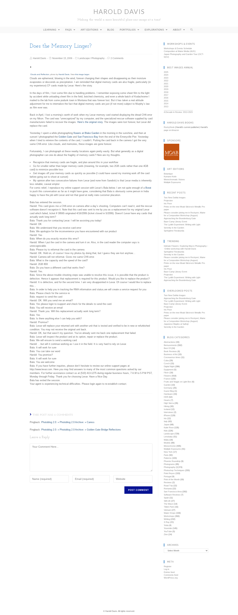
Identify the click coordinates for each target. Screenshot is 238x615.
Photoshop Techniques (174, 470)
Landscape (84, 58)
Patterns (167, 458)
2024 (166, 75)
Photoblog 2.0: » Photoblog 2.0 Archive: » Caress (67, 422)
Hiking (166, 406)
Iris (165, 418)
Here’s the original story (90, 122)
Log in (166, 569)
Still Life (167, 501)
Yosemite (168, 528)
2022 (166, 81)
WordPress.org (171, 578)
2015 (166, 101)
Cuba (166, 360)
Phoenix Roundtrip (172, 461)
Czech (167, 363)
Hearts (167, 400)
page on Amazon (171, 130)
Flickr (166, 372)
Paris (166, 455)
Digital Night (169, 366)
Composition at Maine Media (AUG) (180, 51)
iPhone (167, 415)
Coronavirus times (172, 357)
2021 (166, 83)
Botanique (168, 174)
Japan (166, 424)
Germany (168, 388)
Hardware (168, 394)
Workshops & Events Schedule (178, 48)
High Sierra (169, 403)
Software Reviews (172, 495)
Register (167, 566)
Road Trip (168, 485)
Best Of (167, 348)
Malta (166, 440)
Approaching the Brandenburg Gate (180, 218)
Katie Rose (169, 427)
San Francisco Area (173, 491)
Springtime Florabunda (174, 231)
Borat (148, 187)
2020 (166, 86)
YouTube (168, 531)
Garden (167, 385)
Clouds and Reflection (39, 74)
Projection (168, 200)
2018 (166, 92)
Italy (166, 421)
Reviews (168, 482)
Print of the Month (172, 479)
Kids (166, 431)
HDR (166, 397)
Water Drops (169, 513)
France (167, 379)
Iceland (167, 409)
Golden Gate (65, 136)
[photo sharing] (30, 67)
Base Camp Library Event (175, 221)
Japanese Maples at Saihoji (176, 324)
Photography (97, 58)
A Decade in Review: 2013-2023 (178, 112)
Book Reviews (170, 351)
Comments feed (171, 575)
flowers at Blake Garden (86, 133)
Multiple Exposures (172, 182)
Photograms (169, 464)
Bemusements (170, 345)
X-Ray (167, 522)
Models (167, 443)
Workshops (169, 516)
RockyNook (169, 127)
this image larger (82, 74)
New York (168, 452)
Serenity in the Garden (174, 228)
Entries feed (169, 572)
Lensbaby (168, 437)
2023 (166, 78)
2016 (166, 98)
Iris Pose (168, 203)
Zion (166, 534)
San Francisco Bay (88, 136)
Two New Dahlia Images (175, 197)
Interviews (168, 412)
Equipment (168, 369)
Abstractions (169, 342)
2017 (166, 95)
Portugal (167, 476)
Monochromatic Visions (174, 179)
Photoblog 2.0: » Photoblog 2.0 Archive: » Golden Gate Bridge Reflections (81, 429)
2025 (166, 72)
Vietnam (167, 510)
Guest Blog (169, 391)
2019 (166, 89)
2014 (166, 103)
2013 (166, 106)
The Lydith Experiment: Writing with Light (182, 224)
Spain (166, 498)
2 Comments (117, 58)
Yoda (166, 525)
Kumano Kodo (170, 176)
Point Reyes (169, 473)
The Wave (168, 504)
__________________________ (178, 109)
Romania (168, 488)
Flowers (167, 376)
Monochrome (170, 446)
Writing (167, 519)
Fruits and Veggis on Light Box (177, 382)
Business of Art (170, 354)
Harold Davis (119, 14)
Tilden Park (169, 507)
